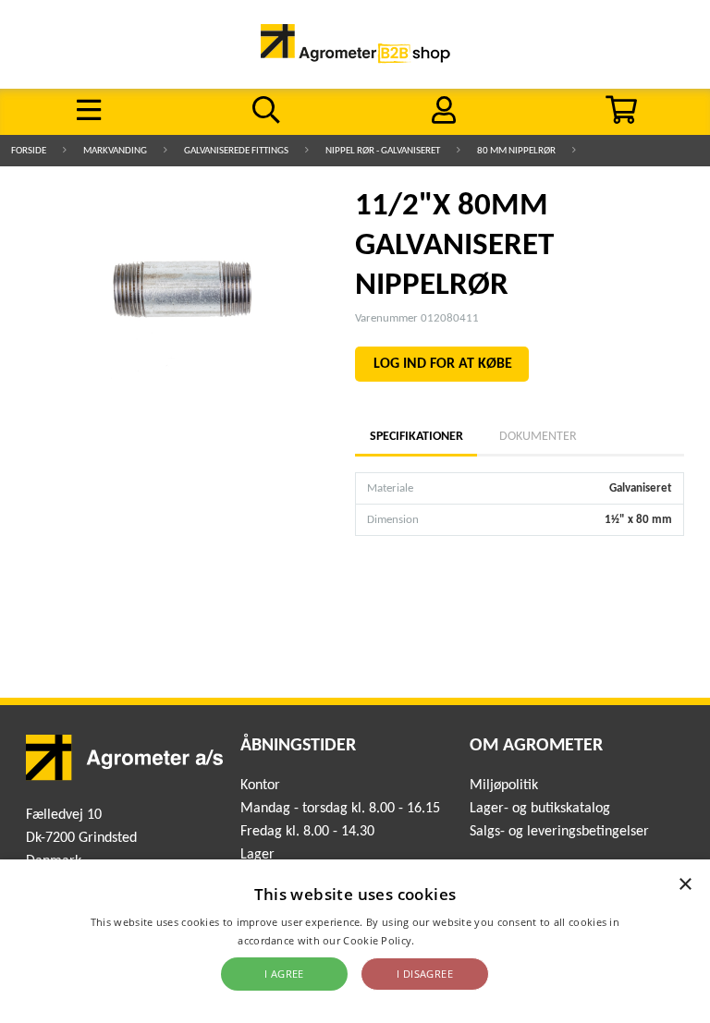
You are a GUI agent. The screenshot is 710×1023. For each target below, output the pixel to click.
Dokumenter (538, 437)
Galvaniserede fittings (236, 151)
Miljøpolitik (504, 785)
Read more (445, 940)
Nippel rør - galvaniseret (382, 151)
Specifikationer (416, 437)
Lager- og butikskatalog (540, 808)
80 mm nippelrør (516, 151)
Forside (28, 151)
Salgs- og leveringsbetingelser (559, 831)
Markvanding (115, 151)
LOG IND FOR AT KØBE (442, 364)
